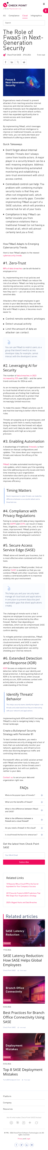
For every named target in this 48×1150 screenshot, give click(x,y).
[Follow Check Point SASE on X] (21, 1145)
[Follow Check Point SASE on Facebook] (16, 1145)
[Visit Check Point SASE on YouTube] (32, 1145)
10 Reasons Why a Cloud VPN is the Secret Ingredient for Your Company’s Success (22, 885)
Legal (28, 1139)
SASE (13, 570)
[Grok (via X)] (36, 1124)
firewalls (33, 447)
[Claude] (17, 1123)
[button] (43, 4)
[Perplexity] (23, 1124)
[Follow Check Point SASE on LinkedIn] (27, 1145)
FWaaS (6, 464)
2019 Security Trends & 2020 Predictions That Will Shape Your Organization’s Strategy (23, 894)
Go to (13, 9)
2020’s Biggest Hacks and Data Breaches (21, 902)
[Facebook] (5, 62)
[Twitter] (17, 62)
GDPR (13, 524)
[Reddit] (24, 62)
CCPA (22, 524)
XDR (5, 668)
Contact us (8, 778)
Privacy (20, 1139)
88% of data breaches (12, 269)
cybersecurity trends (12, 256)
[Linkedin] (11, 62)
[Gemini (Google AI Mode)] (30, 1123)
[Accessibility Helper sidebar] (45, 10)
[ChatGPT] (11, 1124)
